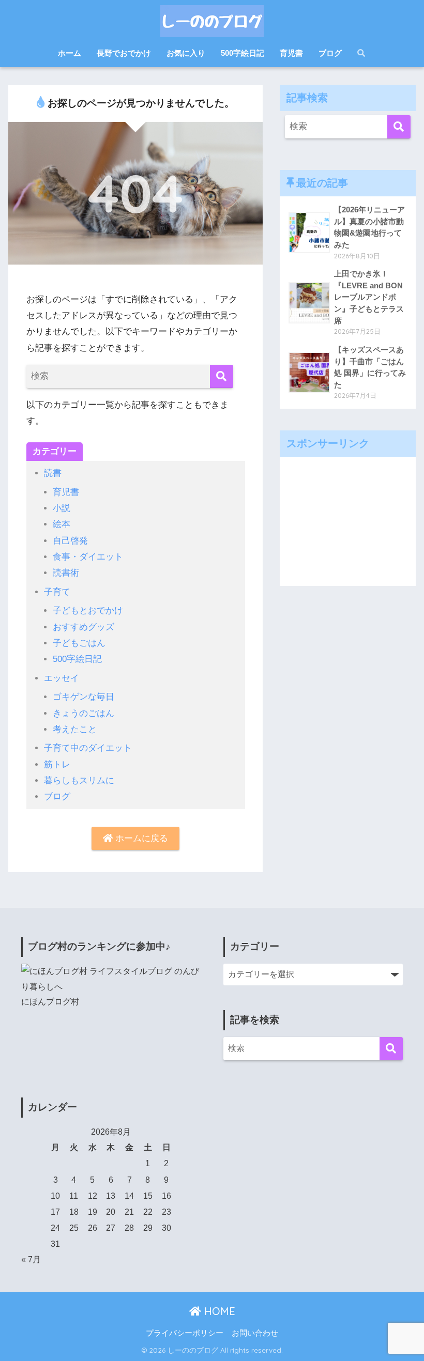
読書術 (66, 573)
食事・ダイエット (88, 557)
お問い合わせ (255, 1333)
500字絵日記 (242, 53)
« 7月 (31, 1259)
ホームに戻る (140, 838)
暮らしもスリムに (79, 780)
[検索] (221, 376)
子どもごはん (79, 643)
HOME (218, 1311)
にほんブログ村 (50, 1001)
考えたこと (75, 729)
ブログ (330, 53)
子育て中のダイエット (88, 748)
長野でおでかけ (124, 53)
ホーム (69, 53)
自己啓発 (70, 541)
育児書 (291, 53)
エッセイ (61, 678)
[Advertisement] (347, 521)
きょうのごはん (83, 713)
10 (55, 1196)
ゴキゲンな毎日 (83, 697)
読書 (53, 473)
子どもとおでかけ (88, 610)
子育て (57, 592)
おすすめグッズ (83, 627)
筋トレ (57, 764)
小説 (61, 508)
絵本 (61, 524)
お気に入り (185, 53)
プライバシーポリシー (184, 1333)
